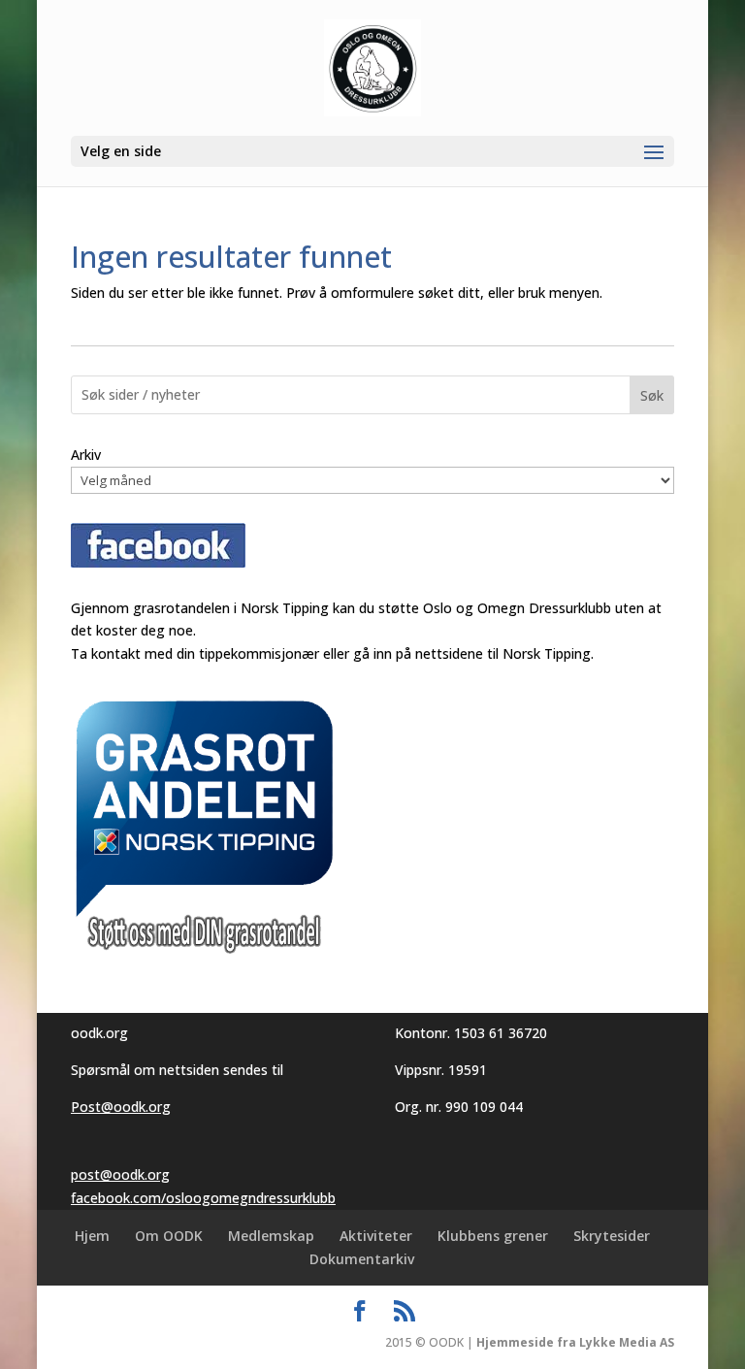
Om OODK (169, 1235)
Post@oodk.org (121, 1106)
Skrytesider (611, 1235)
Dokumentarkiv (361, 1259)
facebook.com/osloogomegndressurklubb (203, 1198)
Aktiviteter (376, 1235)
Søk (652, 395)
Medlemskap (271, 1235)
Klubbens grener (492, 1235)
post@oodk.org (120, 1174)
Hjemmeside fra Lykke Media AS (575, 1342)
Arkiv (86, 454)
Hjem (92, 1235)
